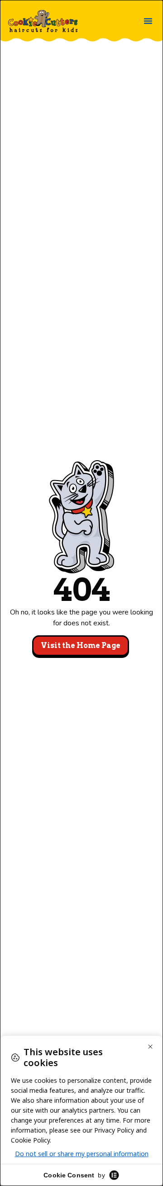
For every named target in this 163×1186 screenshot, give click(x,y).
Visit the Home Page (80, 645)
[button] (148, 21)
